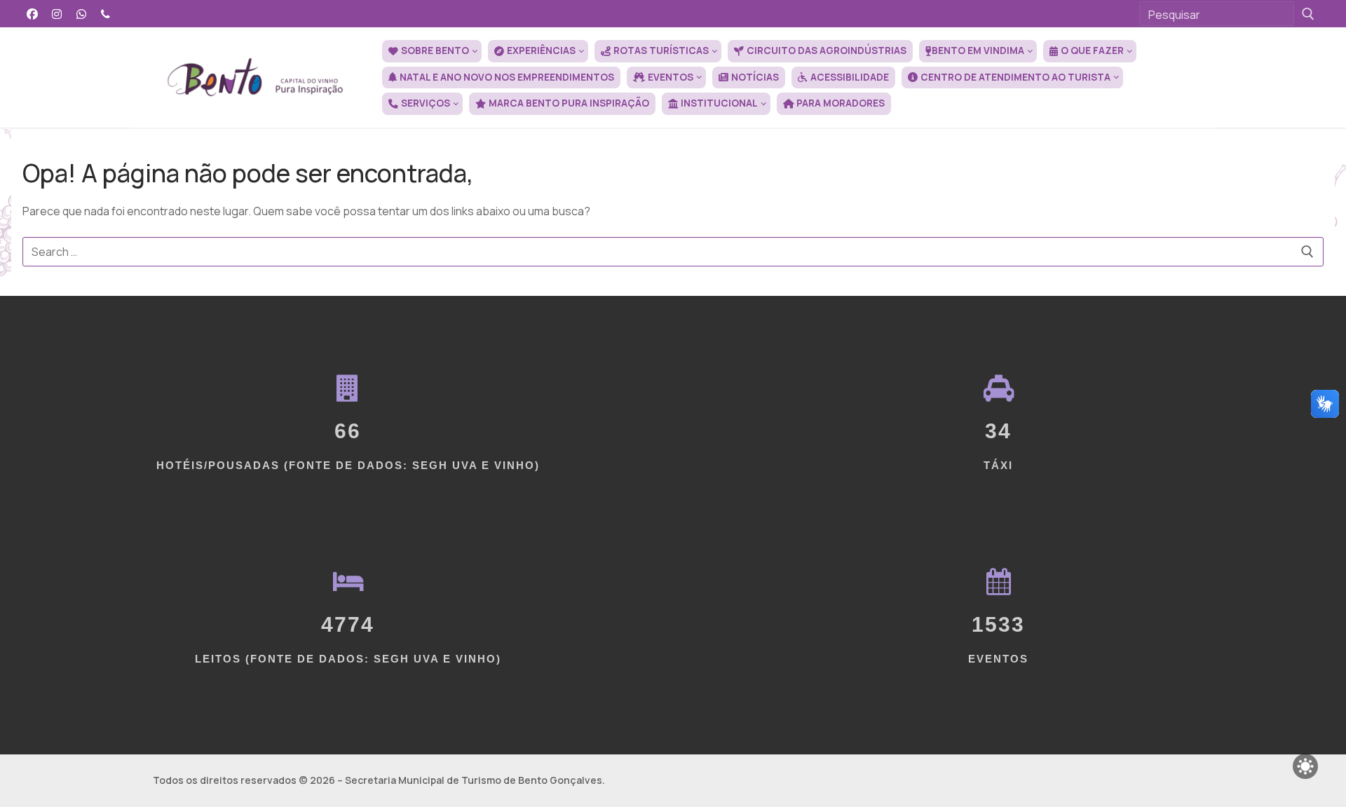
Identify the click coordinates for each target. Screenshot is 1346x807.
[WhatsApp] (82, 14)
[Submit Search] (1308, 13)
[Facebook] (32, 14)
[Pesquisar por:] (673, 251)
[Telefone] (105, 14)
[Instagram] (57, 14)
